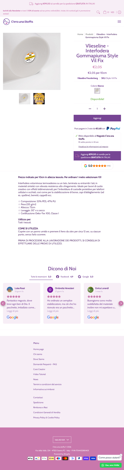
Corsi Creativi (39, 369)
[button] (3, 303)
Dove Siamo (38, 359)
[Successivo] (58, 61)
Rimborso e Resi (40, 407)
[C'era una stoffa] (18, 22)
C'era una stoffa (59, 447)
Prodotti (89, 34)
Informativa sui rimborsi (43, 389)
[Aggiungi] (104, 108)
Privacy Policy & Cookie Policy (46, 417)
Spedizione (38, 402)
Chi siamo (37, 354)
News (35, 379)
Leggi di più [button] (12, 311)
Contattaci (38, 397)
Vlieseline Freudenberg (87, 78)
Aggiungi (97, 118)
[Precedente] (5, 61)
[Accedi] (119, 12)
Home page (38, 349)
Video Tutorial (39, 374)
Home (80, 34)
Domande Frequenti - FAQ (45, 364)
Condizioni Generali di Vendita (46, 412)
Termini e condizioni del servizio (47, 384)
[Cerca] (98, 12)
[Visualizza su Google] (10, 290)
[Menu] (119, 22)
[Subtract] (90, 108)
